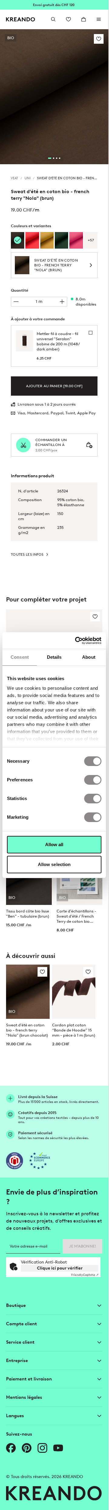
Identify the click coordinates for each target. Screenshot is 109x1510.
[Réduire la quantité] (16, 301)
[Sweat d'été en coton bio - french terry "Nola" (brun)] (17, 240)
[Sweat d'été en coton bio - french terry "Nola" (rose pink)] (76, 240)
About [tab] (88, 657)
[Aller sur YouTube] (58, 1448)
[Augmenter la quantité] (62, 301)
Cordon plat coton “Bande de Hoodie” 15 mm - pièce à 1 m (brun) (73, 1030)
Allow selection (54, 864)
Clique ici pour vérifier (60, 1268)
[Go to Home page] (20, 19)
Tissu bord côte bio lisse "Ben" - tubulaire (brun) (27, 913)
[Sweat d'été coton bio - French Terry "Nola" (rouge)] (32, 240)
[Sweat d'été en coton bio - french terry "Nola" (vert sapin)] (61, 240)
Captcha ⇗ (84, 1275)
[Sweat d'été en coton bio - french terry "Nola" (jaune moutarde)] (47, 240)
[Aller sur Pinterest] (26, 1448)
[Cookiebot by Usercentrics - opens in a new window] (76, 641)
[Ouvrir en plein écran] (54, 96)
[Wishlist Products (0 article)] (68, 19)
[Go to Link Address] (54, 4)
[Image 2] (53, 158)
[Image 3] (56, 158)
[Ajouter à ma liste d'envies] (99, 39)
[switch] (92, 780)
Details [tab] (54, 657)
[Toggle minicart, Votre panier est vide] (83, 19)
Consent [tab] (20, 657)
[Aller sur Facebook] (11, 1448)
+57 (91, 240)
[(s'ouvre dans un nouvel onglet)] (14, 1160)
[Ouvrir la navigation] (98, 19)
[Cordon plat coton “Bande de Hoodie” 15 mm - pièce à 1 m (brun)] (74, 992)
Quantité (19, 290)
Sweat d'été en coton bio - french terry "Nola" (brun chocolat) (27, 1030)
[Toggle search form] (53, 19)
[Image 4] (59, 158)
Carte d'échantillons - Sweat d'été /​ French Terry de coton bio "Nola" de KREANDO (76, 916)
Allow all (54, 844)
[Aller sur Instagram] (42, 1448)
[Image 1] (49, 158)
